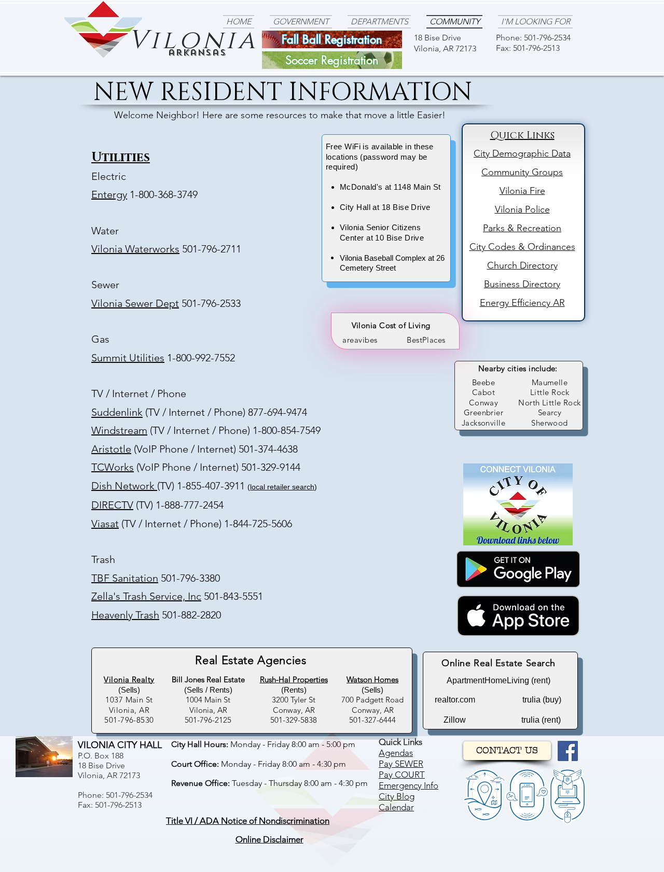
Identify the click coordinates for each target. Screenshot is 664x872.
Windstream (119, 430)
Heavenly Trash (125, 615)
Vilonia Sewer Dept (135, 303)
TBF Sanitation (124, 578)
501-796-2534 (547, 38)
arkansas (197, 52)
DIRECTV (112, 505)
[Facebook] (568, 751)
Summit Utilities (127, 357)
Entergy (109, 194)
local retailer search (282, 487)
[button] (247, 821)
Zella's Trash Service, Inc (146, 596)
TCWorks (112, 467)
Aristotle (111, 449)
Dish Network (124, 486)
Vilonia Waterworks (135, 249)
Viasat (105, 523)
